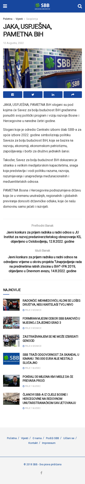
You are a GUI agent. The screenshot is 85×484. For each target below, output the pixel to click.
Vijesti (19, 18)
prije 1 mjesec (33, 368)
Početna (7, 18)
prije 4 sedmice (33, 346)
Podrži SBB (52, 438)
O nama (37, 438)
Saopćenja (32, 18)
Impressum (48, 442)
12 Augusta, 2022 (13, 42)
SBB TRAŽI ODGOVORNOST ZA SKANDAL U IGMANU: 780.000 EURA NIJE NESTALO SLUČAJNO (51, 358)
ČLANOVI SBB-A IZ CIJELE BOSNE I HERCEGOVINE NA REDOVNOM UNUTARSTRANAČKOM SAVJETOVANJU (49, 398)
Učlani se (68, 438)
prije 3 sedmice (33, 310)
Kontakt (33, 442)
